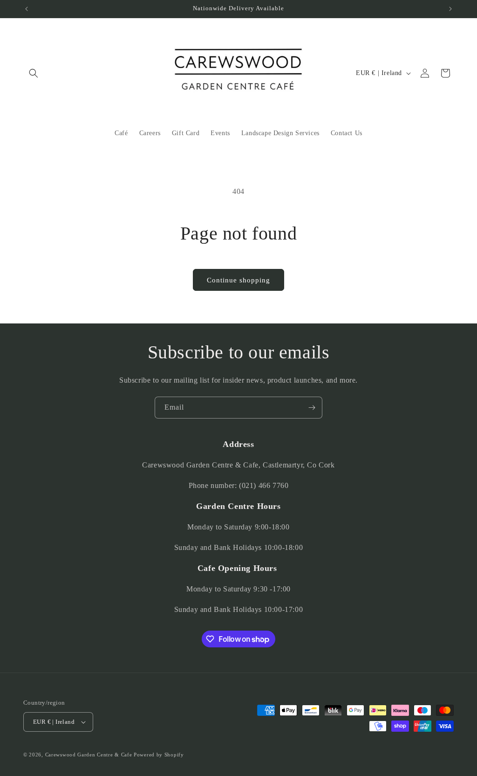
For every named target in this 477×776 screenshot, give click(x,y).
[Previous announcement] (26, 9)
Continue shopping (238, 280)
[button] (33, 73)
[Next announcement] (450, 9)
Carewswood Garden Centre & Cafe (88, 754)
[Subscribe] (311, 408)
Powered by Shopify (159, 754)
